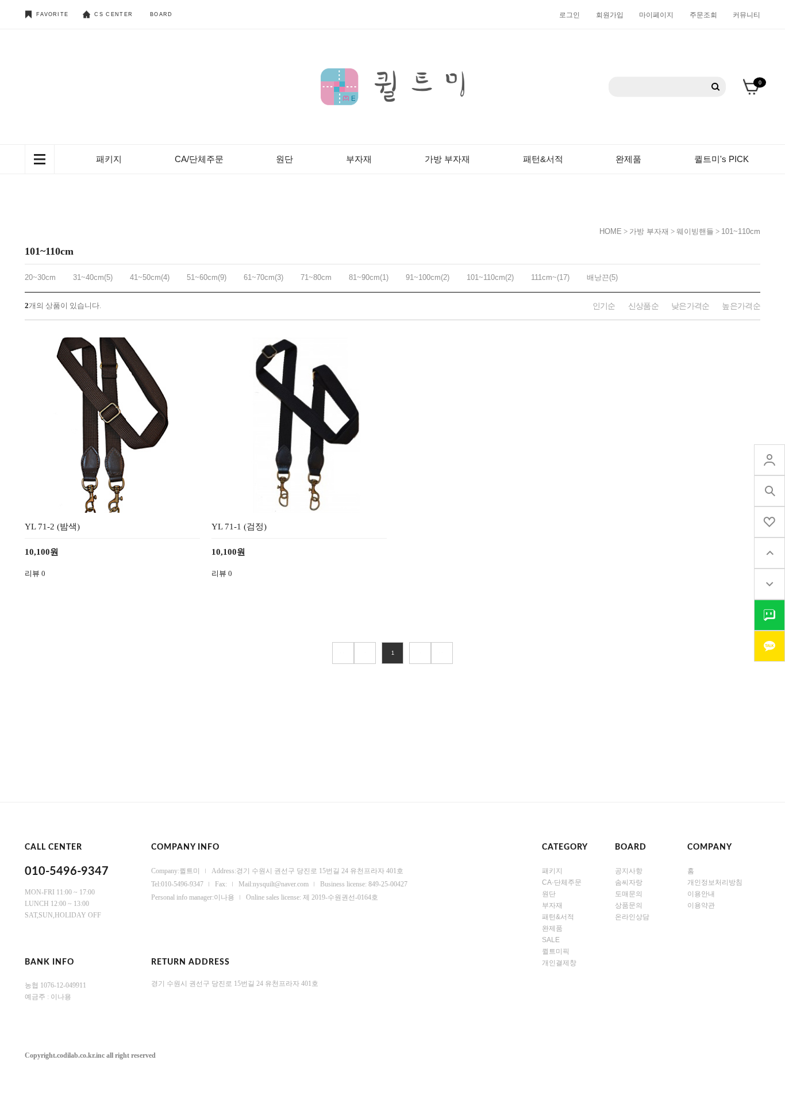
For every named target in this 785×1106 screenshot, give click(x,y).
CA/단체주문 (199, 159)
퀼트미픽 (555, 951)
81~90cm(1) (368, 277)
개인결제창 (559, 963)
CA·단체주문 (562, 882)
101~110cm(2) (490, 277)
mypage (769, 459)
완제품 (628, 159)
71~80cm (316, 277)
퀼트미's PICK (721, 159)
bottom (769, 584)
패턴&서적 (543, 159)
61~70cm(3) (263, 277)
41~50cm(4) (150, 277)
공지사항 (628, 871)
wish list (769, 521)
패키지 (109, 159)
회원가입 (610, 14)
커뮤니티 (746, 14)
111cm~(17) (550, 277)
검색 (715, 87)
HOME (610, 231)
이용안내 (701, 894)
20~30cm (40, 277)
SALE (551, 940)
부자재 (359, 159)
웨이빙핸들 (695, 231)
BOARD (161, 14)
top (769, 553)
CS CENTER (113, 14)
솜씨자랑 (628, 882)
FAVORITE (52, 14)
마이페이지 (656, 14)
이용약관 (701, 905)
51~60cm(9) (206, 277)
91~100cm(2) (427, 277)
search (769, 490)
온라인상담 (632, 917)
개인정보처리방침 (714, 882)
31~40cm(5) (93, 277)
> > (442, 653)
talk (769, 615)
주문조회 (703, 14)
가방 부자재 (447, 159)
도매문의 (628, 894)
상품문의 (628, 905)
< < (343, 653)
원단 (284, 159)
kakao (769, 646)
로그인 (569, 14)
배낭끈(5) (602, 277)
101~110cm (740, 231)
